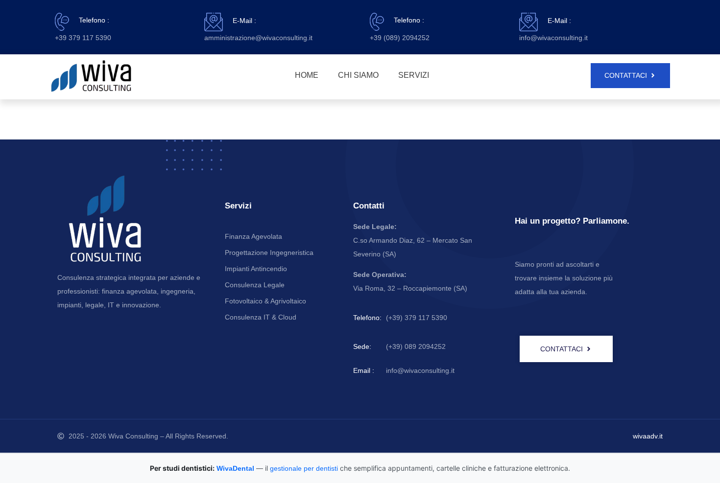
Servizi (413, 75)
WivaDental (235, 468)
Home (306, 75)
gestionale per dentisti (304, 468)
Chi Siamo (358, 75)
